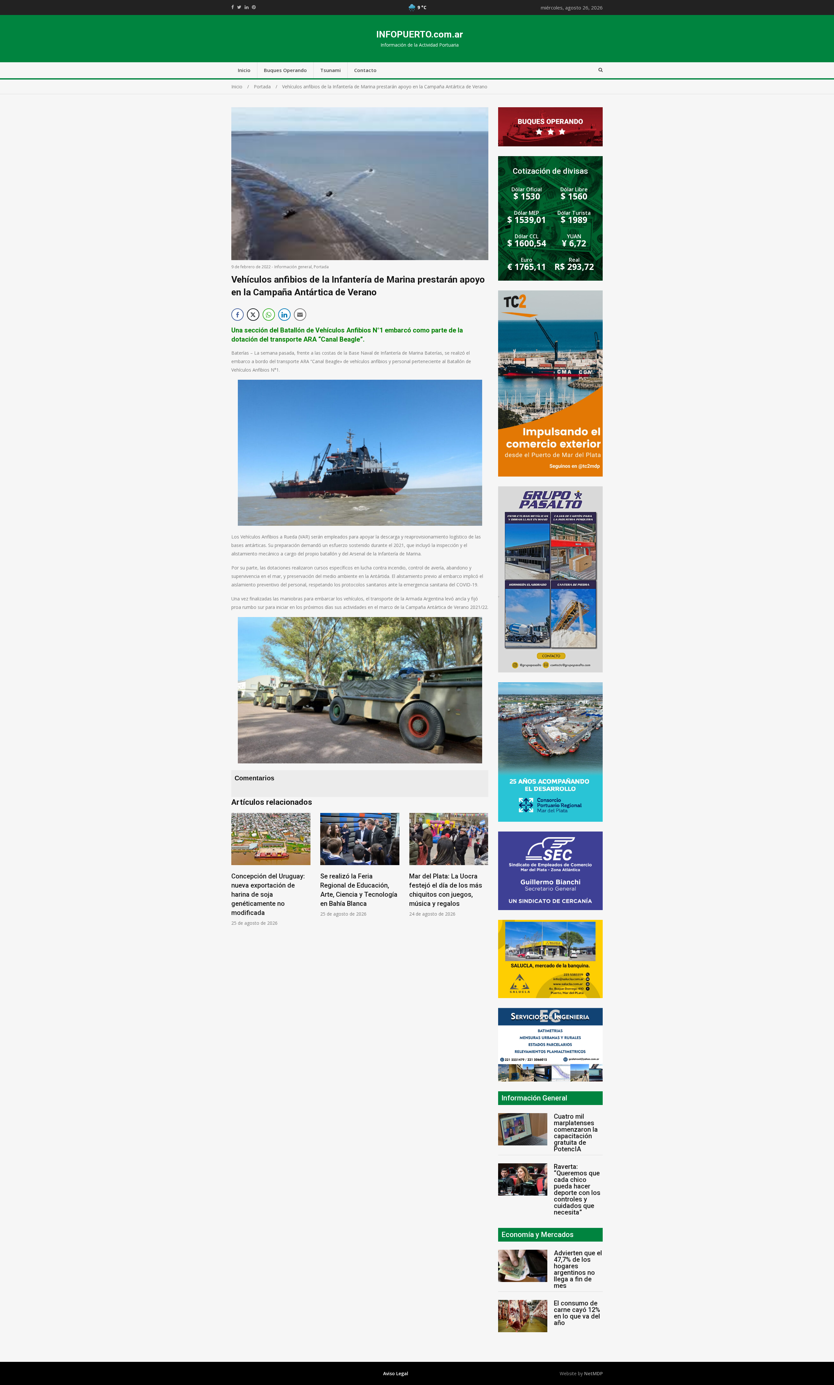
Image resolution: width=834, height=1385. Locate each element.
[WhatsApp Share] (269, 314)
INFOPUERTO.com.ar (419, 34)
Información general (293, 267)
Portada (321, 267)
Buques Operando (285, 70)
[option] (270, 869)
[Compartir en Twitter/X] (253, 314)
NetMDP (593, 1373)
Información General (534, 1098)
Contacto (365, 70)
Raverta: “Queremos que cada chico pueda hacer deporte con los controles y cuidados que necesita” (577, 1189)
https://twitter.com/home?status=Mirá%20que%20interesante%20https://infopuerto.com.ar (239, 7)
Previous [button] (238, 872)
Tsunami (330, 70)
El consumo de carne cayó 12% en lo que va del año (577, 1313)
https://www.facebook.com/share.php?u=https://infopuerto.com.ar (232, 7)
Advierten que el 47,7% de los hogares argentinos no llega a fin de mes (578, 1269)
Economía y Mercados (537, 1234)
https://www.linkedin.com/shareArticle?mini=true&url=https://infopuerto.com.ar (247, 7)
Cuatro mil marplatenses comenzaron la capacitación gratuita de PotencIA (576, 1132)
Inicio (244, 70)
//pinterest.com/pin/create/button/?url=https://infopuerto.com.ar (254, 7)
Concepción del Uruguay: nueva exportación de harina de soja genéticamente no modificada (268, 894)
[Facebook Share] (237, 314)
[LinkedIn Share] (284, 314)
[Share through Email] (300, 314)
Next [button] (482, 872)
